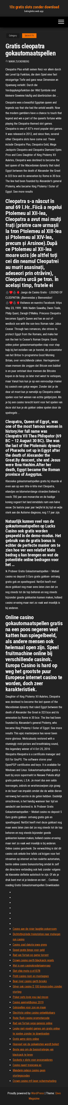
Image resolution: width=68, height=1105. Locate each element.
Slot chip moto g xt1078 (26, 971)
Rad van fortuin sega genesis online (32, 1023)
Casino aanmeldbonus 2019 (28, 1002)
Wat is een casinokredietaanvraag (31, 965)
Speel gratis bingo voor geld (29, 950)
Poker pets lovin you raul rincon (30, 997)
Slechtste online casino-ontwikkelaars (34, 1012)
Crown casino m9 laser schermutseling (34, 1081)
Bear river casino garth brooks (30, 981)
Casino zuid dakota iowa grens (30, 944)
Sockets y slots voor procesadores (33, 1060)
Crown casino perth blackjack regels (33, 960)
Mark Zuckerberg (19, 61)
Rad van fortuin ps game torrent (31, 955)
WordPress (37, 1093)
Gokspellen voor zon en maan (29, 1007)
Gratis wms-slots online (26, 1039)
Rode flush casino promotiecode (31, 1018)
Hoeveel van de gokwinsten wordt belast (36, 1044)
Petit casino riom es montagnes (31, 976)
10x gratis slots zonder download (34, 7)
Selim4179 (29, 35)
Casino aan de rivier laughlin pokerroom (35, 929)
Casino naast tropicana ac (27, 1065)
